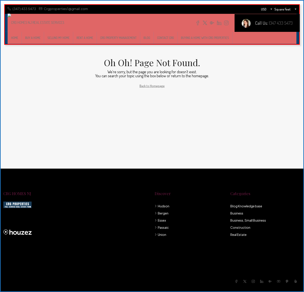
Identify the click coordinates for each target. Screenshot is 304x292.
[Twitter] (245, 281)
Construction (240, 227)
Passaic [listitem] (163, 227)
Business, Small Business (248, 220)
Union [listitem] (162, 235)
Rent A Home (85, 38)
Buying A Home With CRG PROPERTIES (205, 38)
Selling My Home (58, 38)
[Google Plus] (271, 281)
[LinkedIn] (262, 281)
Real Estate (238, 235)
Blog (147, 38)
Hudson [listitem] (163, 206)
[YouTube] (279, 281)
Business (236, 213)
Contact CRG (165, 38)
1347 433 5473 (281, 23)
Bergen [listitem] (163, 213)
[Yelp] (296, 281)
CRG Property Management (118, 38)
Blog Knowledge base (246, 206)
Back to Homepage (152, 86)
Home (14, 38)
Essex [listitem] (162, 220)
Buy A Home (33, 38)
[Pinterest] (288, 281)
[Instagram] (254, 281)
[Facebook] (237, 281)
